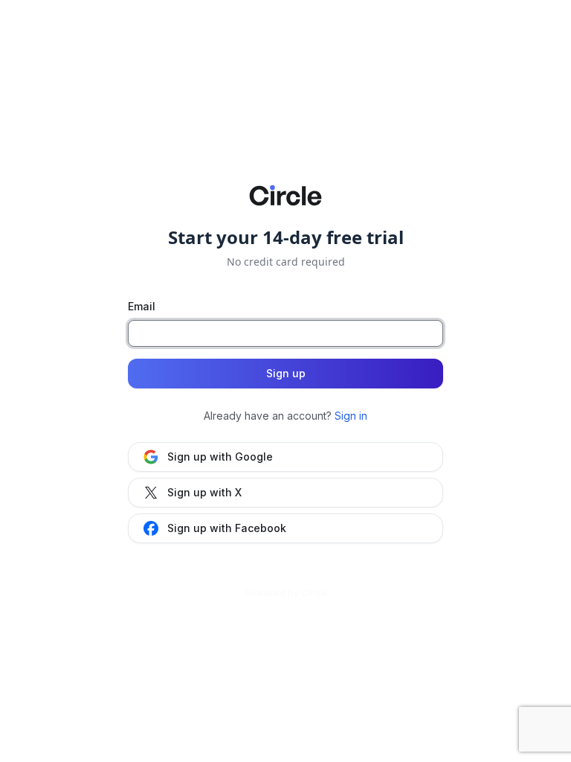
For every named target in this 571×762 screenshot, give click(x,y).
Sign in (351, 415)
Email (141, 306)
